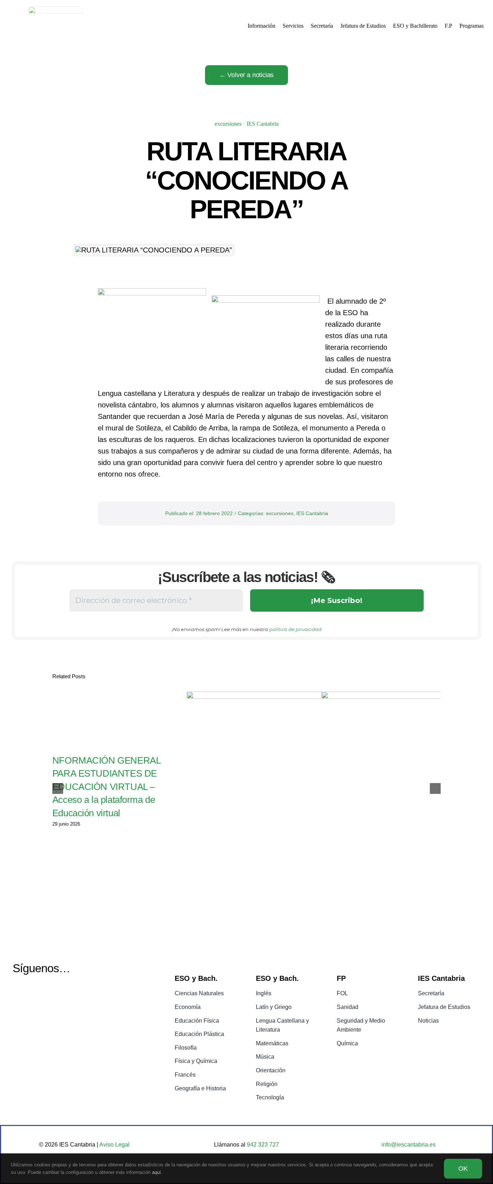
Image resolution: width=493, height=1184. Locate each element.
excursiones (228, 124)
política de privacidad (295, 629)
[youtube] (36, 994)
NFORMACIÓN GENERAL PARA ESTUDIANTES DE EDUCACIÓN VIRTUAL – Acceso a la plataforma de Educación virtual (106, 786)
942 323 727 (262, 1144)
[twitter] (18, 994)
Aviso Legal (114, 1144)
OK (463, 1168)
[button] (57, 788)
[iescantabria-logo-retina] (56, 10)
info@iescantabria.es (408, 1144)
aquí (156, 1172)
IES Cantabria (263, 124)
